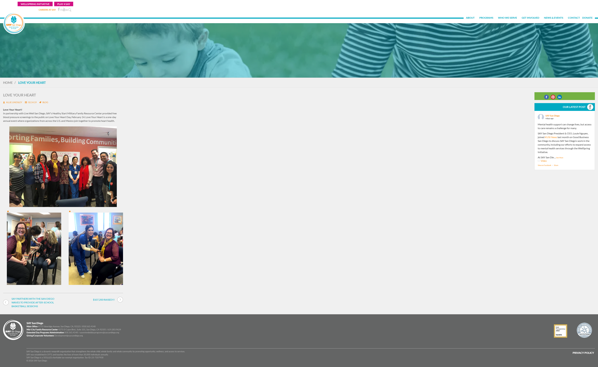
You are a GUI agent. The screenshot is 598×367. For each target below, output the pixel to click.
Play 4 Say (63, 3)
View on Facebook (544, 165)
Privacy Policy (583, 352)
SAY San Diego (553, 115)
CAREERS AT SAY (47, 9)
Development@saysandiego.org (69, 335)
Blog (45, 102)
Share (556, 165)
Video (544, 160)
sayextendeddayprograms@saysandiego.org (99, 332)
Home (8, 82)
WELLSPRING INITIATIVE (35, 3)
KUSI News (551, 137)
